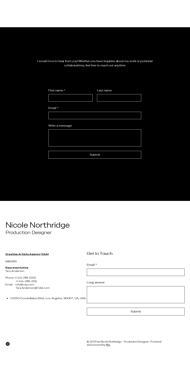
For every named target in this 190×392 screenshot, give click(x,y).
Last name (104, 90)
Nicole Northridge (37, 225)
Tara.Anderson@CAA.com (33, 288)
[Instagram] (7, 344)
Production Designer (28, 232)
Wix (108, 344)
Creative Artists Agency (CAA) (27, 254)
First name (56, 90)
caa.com (11, 260)
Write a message (60, 125)
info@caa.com (24, 284)
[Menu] (96, 4)
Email (53, 108)
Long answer (96, 282)
